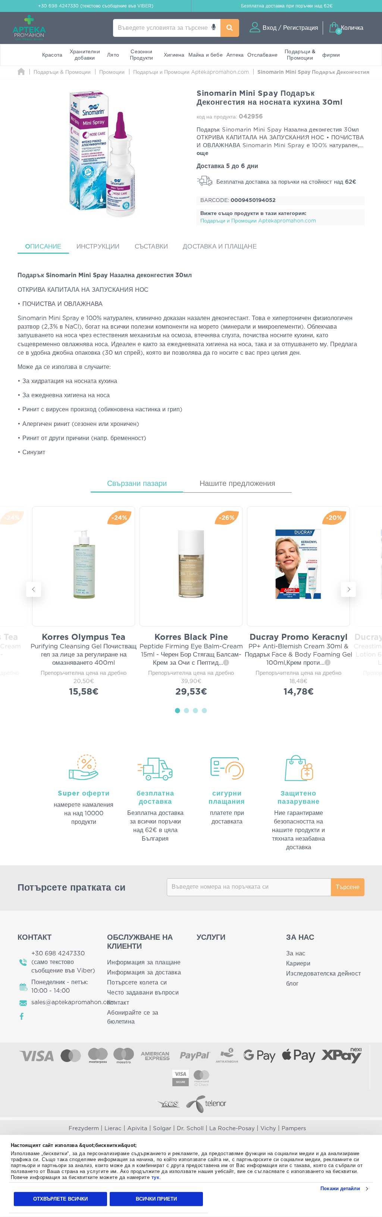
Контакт (118, 1003)
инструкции (98, 246)
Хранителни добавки (85, 55)
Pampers (294, 1128)
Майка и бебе (205, 55)
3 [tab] (195, 710)
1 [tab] (177, 710)
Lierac (113, 1128)
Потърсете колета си (137, 983)
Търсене (348, 887)
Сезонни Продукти (141, 55)
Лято (113, 55)
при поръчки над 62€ (287, 6)
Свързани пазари (137, 483)
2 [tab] (186, 710)
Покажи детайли (340, 1188)
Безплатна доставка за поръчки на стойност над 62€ (285, 182)
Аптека (235, 55)
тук (155, 1177)
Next (348, 589)
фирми (331, 55)
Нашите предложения (237, 483)
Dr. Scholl (190, 1128)
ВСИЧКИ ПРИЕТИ (156, 1199)
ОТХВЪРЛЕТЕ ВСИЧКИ (60, 1199)
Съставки (151, 246)
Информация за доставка (144, 973)
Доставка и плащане (220, 246)
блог (292, 984)
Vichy (268, 1128)
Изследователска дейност (323, 974)
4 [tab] (204, 710)
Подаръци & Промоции (300, 55)
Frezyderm (84, 1128)
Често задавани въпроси (143, 993)
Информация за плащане (144, 962)
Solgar (162, 1128)
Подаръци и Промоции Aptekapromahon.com (258, 221)
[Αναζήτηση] (229, 28)
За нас (296, 954)
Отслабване (262, 55)
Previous (33, 589)
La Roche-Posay (232, 1128)
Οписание (43, 246)
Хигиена (174, 55)
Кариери (298, 964)
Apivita (137, 1128)
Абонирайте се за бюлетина (132, 1017)
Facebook (22, 1016)
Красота (52, 55)
